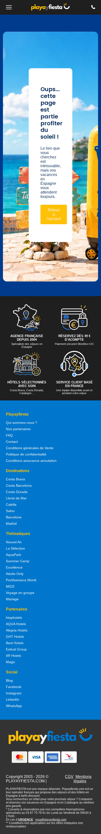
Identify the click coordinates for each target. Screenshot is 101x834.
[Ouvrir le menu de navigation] (9, 7)
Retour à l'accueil (54, 214)
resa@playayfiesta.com (50, 819)
